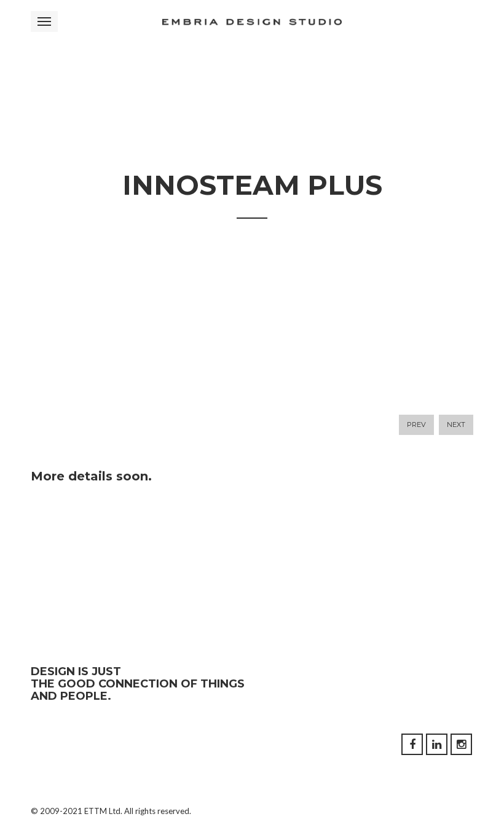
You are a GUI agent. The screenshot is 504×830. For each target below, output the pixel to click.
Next (456, 424)
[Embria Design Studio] (252, 21)
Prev (416, 424)
